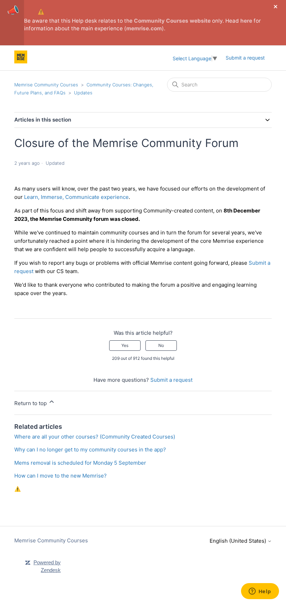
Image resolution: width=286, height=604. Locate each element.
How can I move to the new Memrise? (60, 475)
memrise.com (144, 28)
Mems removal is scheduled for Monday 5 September (80, 462)
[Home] (20, 61)
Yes (124, 345)
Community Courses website (172, 20)
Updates (83, 92)
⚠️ (41, 11)
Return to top (31, 403)
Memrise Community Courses (46, 84)
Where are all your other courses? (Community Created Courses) (94, 436)
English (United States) (239, 541)
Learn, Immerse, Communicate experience (76, 197)
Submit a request (245, 58)
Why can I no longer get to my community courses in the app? (90, 449)
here (246, 20)
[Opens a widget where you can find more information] (260, 592)
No (161, 345)
